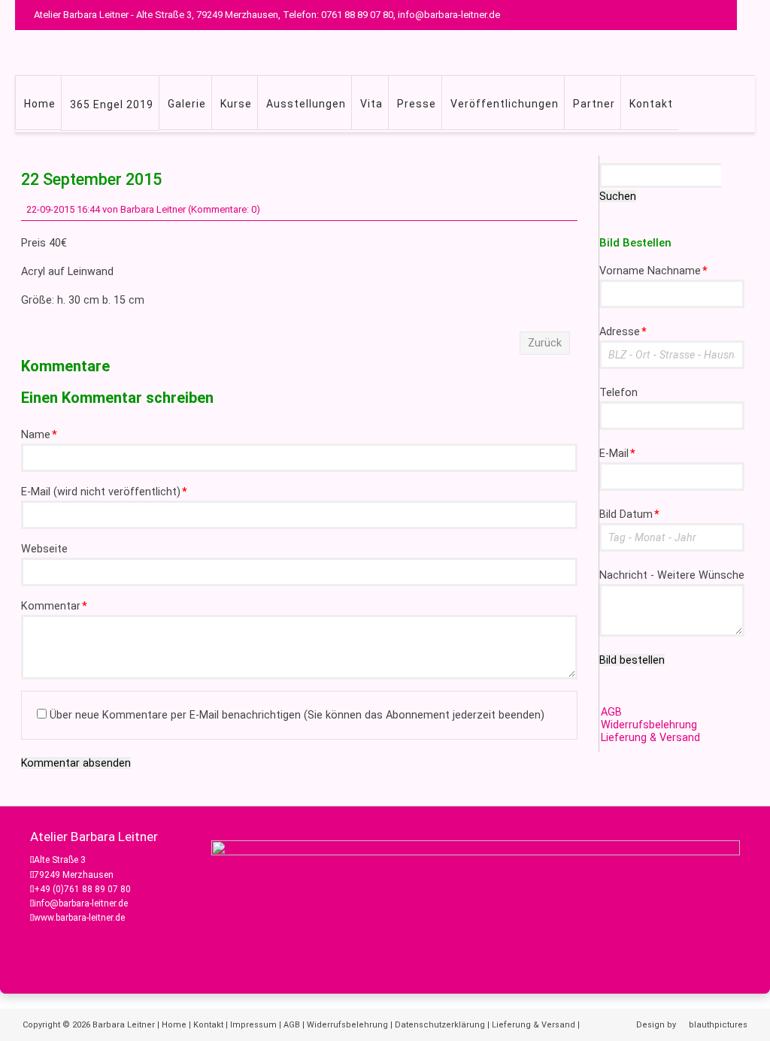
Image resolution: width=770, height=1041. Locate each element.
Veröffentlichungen (504, 104)
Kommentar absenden (76, 763)
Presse (416, 104)
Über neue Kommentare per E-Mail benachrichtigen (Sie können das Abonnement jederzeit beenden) (297, 715)
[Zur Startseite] (408, 52)
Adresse (623, 331)
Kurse (236, 104)
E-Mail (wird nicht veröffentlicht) (104, 492)
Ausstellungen (306, 104)
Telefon (618, 392)
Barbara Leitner (123, 1025)
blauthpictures (718, 1025)
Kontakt (651, 104)
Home (40, 104)
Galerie (187, 104)
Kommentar (54, 606)
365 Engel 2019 (111, 104)
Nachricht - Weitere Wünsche (671, 575)
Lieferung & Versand (650, 737)
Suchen (617, 196)
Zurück (545, 343)
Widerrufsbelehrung (649, 725)
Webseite (44, 549)
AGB (611, 712)
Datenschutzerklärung (440, 1025)
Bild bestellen (632, 660)
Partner (594, 104)
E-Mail (617, 453)
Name (39, 434)
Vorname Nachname (653, 271)
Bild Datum (629, 514)
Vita (371, 104)
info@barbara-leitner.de (81, 903)
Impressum (253, 1025)
